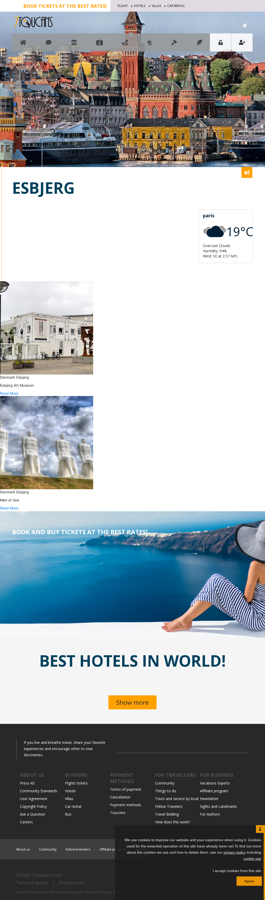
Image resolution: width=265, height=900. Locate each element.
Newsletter (209, 798)
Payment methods (125, 804)
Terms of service (32, 882)
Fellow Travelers (168, 806)
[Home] (23, 45)
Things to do (165, 790)
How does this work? (172, 821)
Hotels (139, 6)
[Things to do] (74, 45)
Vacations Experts (215, 783)
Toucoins (118, 812)
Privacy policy (72, 882)
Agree (249, 881)
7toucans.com (47, 875)
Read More (9, 393)
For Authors (210, 814)
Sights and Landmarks (218, 806)
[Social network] (48, 45)
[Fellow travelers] (149, 45)
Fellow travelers (78, 849)
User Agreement (33, 798)
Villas (156, 6)
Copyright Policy (33, 806)
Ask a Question (32, 814)
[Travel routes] (125, 45)
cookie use (252, 858)
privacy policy (235, 852)
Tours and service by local (176, 798)
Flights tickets (76, 783)
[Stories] (199, 45)
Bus (68, 814)
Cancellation (120, 797)
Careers (26, 821)
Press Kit (27, 783)
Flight (122, 6)
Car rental (176, 6)
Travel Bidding (167, 814)
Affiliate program (214, 790)
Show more (132, 702)
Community (164, 783)
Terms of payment (125, 789)
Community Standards (38, 790)
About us (23, 849)
